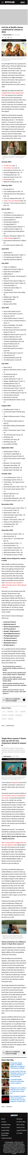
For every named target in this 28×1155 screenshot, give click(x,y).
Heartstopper (10, 718)
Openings (19, 1119)
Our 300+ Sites (21, 1122)
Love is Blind (22, 711)
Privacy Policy (5, 1127)
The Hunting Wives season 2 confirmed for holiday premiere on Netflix (14, 668)
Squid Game (11, 715)
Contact (3, 1122)
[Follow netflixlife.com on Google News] (24, 700)
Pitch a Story (20, 1124)
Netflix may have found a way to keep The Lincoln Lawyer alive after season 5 (14, 691)
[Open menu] (2, 2)
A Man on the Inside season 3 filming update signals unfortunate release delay (14, 679)
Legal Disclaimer (21, 1130)
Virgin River (9, 1106)
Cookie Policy (5, 1130)
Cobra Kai (4, 718)
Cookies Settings (6, 1138)
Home (3, 725)
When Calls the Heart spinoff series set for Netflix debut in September (14, 673)
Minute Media (10, 1142)
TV (3, 711)
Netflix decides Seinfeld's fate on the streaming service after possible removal (14, 685)
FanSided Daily (5, 1124)
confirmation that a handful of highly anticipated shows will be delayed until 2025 (14, 585)
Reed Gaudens (7, 34)
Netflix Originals (18, 715)
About (3, 1119)
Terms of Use (20, 1127)
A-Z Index (19, 1133)
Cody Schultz (7, 756)
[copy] (11, 37)
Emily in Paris (10, 711)
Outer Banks (4, 715)
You (16, 711)
